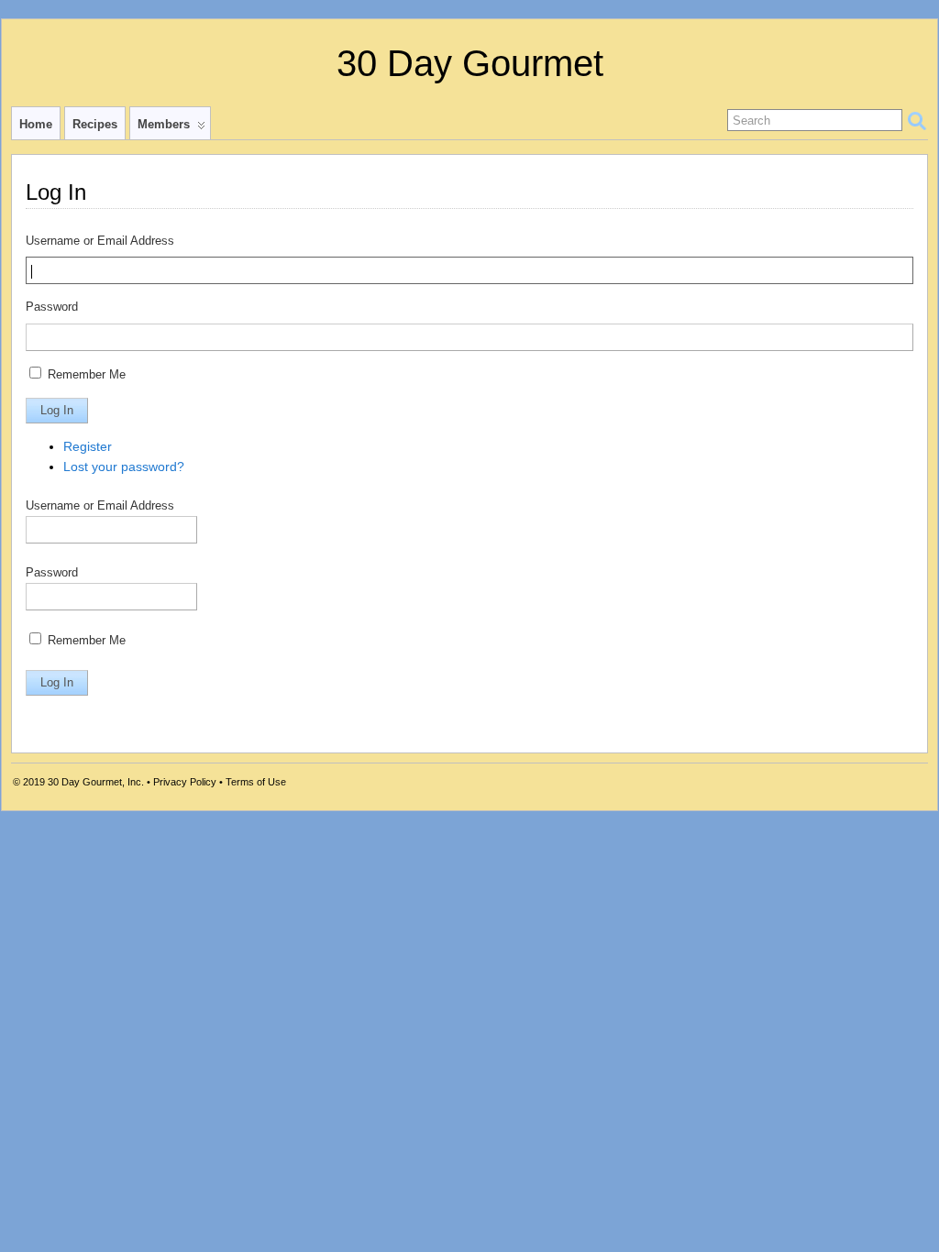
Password (52, 307)
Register (87, 446)
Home (35, 124)
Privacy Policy (184, 781)
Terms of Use (256, 781)
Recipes (94, 124)
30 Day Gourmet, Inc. (96, 781)
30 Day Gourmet (470, 63)
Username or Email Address (100, 241)
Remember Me (87, 374)
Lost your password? (123, 466)
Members (164, 124)
